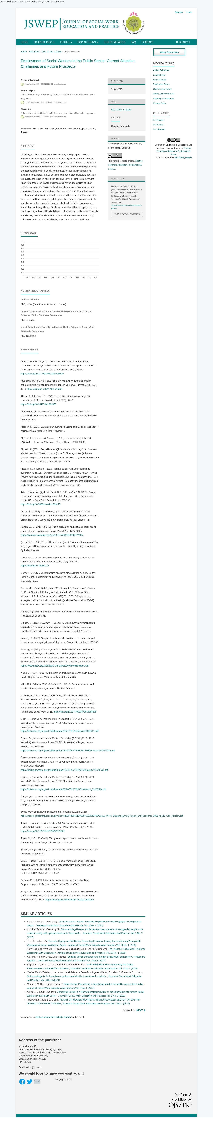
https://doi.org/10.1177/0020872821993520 (42, 373)
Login (189, 12)
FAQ (133, 42)
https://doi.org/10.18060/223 (35, 565)
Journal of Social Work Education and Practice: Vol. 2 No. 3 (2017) (71, 960)
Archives (34, 52)
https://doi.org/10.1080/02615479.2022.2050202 (70, 899)
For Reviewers (114, 42)
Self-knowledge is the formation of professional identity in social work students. (67, 976)
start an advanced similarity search (53, 1017)
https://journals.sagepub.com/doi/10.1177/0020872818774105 (52, 535)
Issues (65, 42)
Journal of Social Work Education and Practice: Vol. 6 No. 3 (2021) (69, 925)
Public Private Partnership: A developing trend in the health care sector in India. (104, 984)
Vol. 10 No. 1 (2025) (51, 52)
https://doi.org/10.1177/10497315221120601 (43, 831)
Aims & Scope (159, 79)
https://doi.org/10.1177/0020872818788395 (74, 711)
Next (139, 1010)
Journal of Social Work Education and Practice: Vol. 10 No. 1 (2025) (92, 952)
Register (179, 12)
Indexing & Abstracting (163, 98)
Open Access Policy (162, 89)
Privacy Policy (159, 103)
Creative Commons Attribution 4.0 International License (125, 165)
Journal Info (43, 42)
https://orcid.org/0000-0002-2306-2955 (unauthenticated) (45, 84)
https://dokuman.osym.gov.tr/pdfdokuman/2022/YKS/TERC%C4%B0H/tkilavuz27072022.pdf (68, 750)
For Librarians (159, 129)
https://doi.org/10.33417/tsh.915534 (45, 389)
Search (184, 42)
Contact (147, 42)
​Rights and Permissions (164, 94)
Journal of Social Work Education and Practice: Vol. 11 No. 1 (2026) (102, 945)
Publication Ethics (161, 84)
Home (24, 42)
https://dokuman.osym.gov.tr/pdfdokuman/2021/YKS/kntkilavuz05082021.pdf (60, 731)
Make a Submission (169, 52)
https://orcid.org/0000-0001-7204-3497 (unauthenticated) (45, 102)
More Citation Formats (126, 214)
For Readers (158, 120)
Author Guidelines (161, 70)
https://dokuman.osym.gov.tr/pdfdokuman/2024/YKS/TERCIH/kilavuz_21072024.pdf (63, 789)
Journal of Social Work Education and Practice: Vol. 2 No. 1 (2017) (60, 988)
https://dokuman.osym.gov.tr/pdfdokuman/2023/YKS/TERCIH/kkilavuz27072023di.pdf (64, 769)
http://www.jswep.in (183, 157)
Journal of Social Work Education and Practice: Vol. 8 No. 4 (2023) (104, 968)
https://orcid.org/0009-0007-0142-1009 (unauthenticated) (45, 117)
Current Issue (159, 75)
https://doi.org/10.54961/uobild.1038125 (40, 504)
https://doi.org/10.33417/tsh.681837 (38, 404)
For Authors (87, 42)
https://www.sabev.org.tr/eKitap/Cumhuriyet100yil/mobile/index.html (55, 665)
